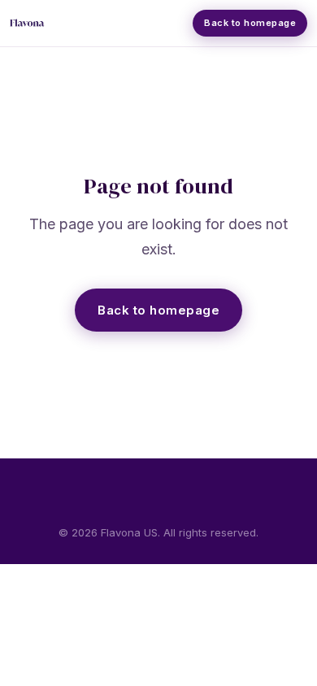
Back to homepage (158, 310)
